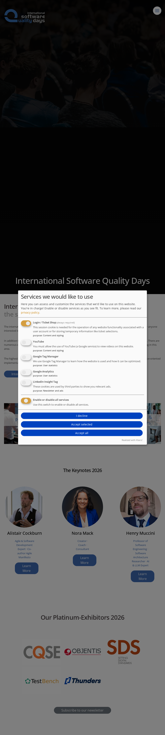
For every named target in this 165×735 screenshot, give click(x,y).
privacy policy (30, 312)
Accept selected (81, 424)
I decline (82, 416)
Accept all (81, 433)
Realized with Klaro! (132, 440)
